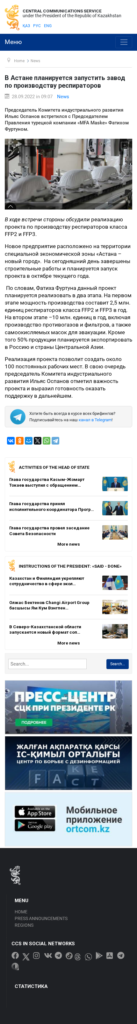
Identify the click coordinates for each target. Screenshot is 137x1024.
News (63, 96)
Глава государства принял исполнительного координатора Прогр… (51, 506)
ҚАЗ (26, 26)
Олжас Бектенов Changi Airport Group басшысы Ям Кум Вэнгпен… (49, 605)
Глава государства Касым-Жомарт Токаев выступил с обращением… (46, 482)
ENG (48, 26)
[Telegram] (55, 441)
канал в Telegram (95, 419)
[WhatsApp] (46, 441)
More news (68, 544)
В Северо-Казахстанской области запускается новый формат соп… (45, 629)
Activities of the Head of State (54, 467)
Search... (117, 664)
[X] (37, 441)
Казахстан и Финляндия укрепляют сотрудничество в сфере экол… (46, 581)
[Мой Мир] (28, 441)
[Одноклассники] (20, 441)
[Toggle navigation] (123, 42)
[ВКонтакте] (11, 441)
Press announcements (41, 918)
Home (21, 911)
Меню (13, 42)
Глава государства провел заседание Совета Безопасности (49, 530)
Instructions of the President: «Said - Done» (70, 566)
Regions (24, 925)
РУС (37, 26)
